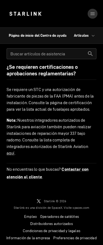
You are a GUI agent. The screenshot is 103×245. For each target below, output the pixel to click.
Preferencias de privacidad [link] (74, 238)
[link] (25, 13)
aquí (11, 153)
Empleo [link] (30, 216)
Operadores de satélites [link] (59, 216)
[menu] (93, 14)
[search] (90, 53)
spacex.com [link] (81, 207)
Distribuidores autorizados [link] (51, 223)
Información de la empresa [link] (28, 238)
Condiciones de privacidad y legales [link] (51, 231)
